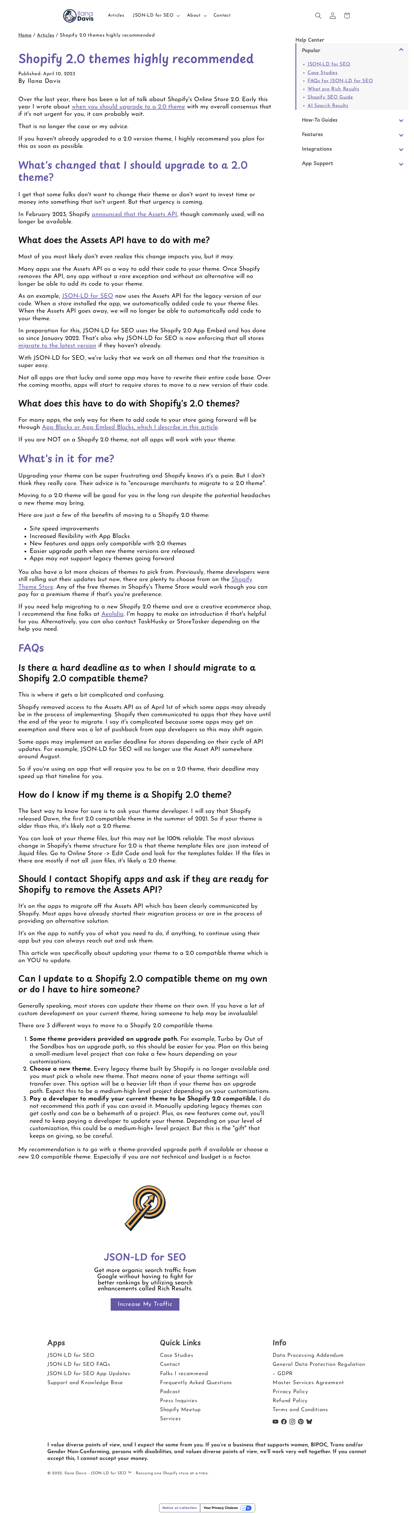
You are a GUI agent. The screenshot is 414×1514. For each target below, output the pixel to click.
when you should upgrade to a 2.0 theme (128, 107)
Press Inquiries (178, 1401)
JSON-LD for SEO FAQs (78, 1364)
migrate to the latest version (57, 346)
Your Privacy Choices (221, 1508)
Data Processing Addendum (308, 1355)
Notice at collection (180, 1508)
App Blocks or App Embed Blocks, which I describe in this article (130, 427)
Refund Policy (290, 1401)
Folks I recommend (184, 1374)
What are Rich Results (333, 89)
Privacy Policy (290, 1392)
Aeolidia (112, 614)
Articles (45, 35)
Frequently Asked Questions (196, 1383)
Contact (170, 1364)
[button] (155, 16)
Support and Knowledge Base (85, 1383)
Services (170, 1419)
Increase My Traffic (145, 1305)
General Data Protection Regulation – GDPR (319, 1369)
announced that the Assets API (134, 214)
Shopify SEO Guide (330, 97)
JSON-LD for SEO (329, 64)
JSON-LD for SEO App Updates (88, 1374)
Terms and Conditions (300, 1410)
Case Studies (322, 72)
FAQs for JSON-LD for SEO (340, 81)
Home (25, 35)
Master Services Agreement (308, 1383)
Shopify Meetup (180, 1410)
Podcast (170, 1392)
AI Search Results (328, 105)
